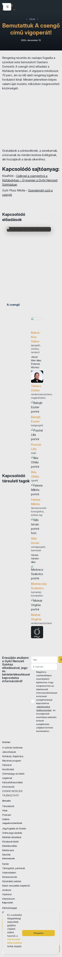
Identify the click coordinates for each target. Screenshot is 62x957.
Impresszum (8, 898)
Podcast (6, 814)
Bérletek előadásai (11, 837)
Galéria (5, 819)
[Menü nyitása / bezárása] (6, 7)
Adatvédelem (9, 872)
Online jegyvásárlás (12, 832)
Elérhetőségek (9, 908)
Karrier (5, 863)
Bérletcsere (8, 850)
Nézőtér (6, 854)
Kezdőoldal (8, 769)
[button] (7, 950)
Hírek (4, 810)
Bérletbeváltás (9, 845)
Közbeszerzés (9, 876)
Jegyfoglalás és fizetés (14, 828)
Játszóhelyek (9, 751)
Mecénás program (11, 760)
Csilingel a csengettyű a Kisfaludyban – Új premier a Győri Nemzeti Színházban (30, 180)
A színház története (12, 747)
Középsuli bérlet (10, 841)
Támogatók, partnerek (13, 868)
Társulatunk (8, 806)
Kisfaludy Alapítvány (13, 756)
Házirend (7, 765)
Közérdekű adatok (11, 881)
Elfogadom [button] (38, 933)
